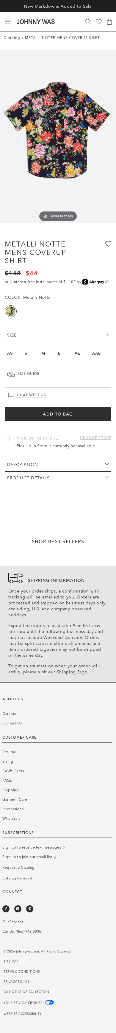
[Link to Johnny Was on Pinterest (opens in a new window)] (29, 908)
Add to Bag (58, 414)
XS (10, 353)
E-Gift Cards (13, 771)
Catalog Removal (17, 878)
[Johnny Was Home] (36, 21)
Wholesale (11, 818)
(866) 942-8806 (28, 931)
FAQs (7, 780)
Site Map (11, 961)
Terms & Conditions (22, 972)
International (13, 809)
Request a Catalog (18, 867)
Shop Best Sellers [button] (58, 541)
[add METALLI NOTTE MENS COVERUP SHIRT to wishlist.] (107, 243)
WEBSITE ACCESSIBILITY (23, 1014)
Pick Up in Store (37, 438)
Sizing (7, 761)
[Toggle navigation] (8, 22)
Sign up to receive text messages (32, 847)
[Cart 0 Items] (109, 22)
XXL (96, 353)
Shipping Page (72, 672)
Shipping (10, 790)
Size (12, 335)
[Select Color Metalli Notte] (11, 311)
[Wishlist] (99, 22)
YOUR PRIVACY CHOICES (23, 1003)
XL (77, 353)
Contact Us (12, 723)
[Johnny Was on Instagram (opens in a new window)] (17, 908)
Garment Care (14, 799)
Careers (9, 714)
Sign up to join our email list (27, 857)
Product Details (28, 478)
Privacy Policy (16, 982)
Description (22, 464)
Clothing (12, 38)
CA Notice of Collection (26, 992)
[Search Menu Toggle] (88, 22)
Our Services (12, 922)
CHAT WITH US (31, 395)
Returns (9, 752)
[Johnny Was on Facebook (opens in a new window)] (6, 908)
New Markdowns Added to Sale (58, 6)
